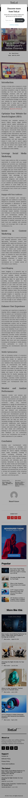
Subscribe (20, 20)
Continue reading (14, 24)
